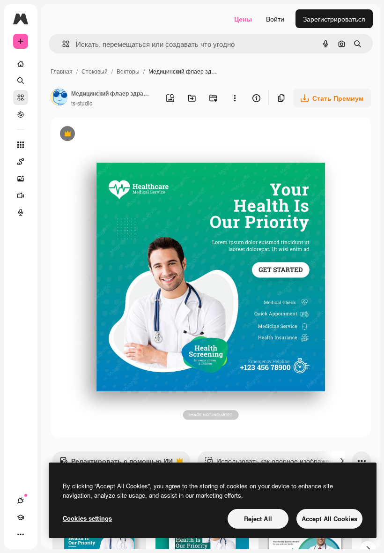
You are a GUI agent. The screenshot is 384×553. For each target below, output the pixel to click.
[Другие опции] (234, 98)
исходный (113, 135)
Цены (243, 18)
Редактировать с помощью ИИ (116, 463)
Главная (62, 71)
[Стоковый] (20, 97)
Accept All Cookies (329, 518)
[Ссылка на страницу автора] (59, 98)
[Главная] (20, 63)
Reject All (258, 518)
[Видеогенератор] (20, 195)
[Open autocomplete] (62, 43)
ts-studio (82, 103)
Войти (275, 18)
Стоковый (94, 71)
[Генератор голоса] (20, 212)
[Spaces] (20, 161)
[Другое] (20, 534)
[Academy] (20, 517)
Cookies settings (87, 518)
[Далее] (341, 460)
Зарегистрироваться (334, 18)
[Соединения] (20, 500)
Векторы (128, 71)
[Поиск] (20, 80)
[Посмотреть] (20, 114)
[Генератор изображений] (20, 178)
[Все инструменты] (20, 144)
